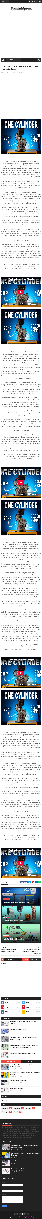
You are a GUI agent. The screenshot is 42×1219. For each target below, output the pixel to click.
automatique (5, 1108)
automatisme (17, 1108)
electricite (23, 72)
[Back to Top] (28, 1214)
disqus (31, 959)
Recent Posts (11, 1061)
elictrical (4, 1100)
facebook (37, 959)
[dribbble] (35, 1)
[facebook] (29, 1)
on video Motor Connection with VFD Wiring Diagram (22, 1053)
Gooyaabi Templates (31, 1217)
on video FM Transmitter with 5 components (14, 920)
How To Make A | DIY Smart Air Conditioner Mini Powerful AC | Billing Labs (25, 1074)
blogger (25, 959)
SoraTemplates (15, 1217)
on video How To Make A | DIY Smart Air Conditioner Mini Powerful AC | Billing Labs (23, 1066)
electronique (5, 1112)
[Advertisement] (21, 35)
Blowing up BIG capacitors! (16, 1088)
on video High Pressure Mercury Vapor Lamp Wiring (16, 902)
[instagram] (37, 1)
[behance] (40, 1)
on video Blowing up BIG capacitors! (18, 1080)
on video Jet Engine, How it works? (18, 1029)
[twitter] (32, 1)
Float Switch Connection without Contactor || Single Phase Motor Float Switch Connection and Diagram (24, 1046)
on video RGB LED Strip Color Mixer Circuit (14, 939)
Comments (31, 1061)
